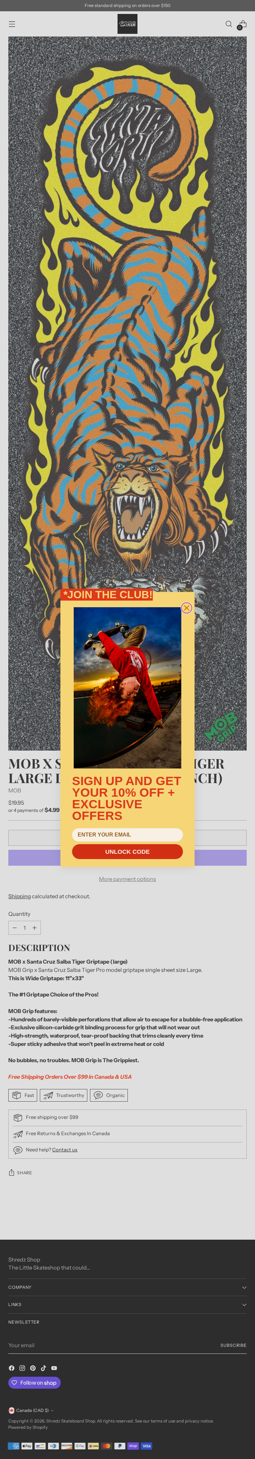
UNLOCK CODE (127, 851)
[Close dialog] (186, 608)
